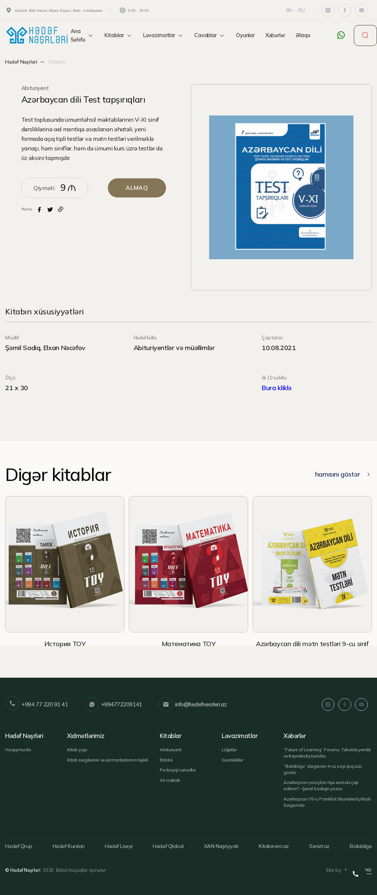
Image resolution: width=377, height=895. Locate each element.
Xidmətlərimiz (85, 736)
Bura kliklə (277, 388)
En (289, 10)
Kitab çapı (77, 749)
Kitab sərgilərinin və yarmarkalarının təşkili (107, 760)
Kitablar (114, 35)
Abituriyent (35, 88)
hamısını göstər (337, 474)
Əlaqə (303, 35)
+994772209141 (121, 704)
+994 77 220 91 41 (45, 704)
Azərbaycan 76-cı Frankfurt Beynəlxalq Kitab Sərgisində (327, 802)
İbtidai (166, 760)
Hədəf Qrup (18, 846)
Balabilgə (360, 846)
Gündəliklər (232, 760)
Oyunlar (245, 35)
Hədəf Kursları (69, 846)
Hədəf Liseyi (119, 846)
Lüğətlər (229, 749)
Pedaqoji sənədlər (177, 770)
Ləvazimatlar (159, 35)
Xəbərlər (275, 35)
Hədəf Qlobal (168, 846)
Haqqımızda (18, 749)
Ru (301, 10)
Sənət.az (319, 846)
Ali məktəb (170, 780)
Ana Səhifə (78, 35)
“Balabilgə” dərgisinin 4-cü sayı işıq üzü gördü (322, 769)
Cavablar (205, 35)
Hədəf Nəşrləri (21, 61)
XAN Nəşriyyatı (221, 846)
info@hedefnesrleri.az (201, 704)
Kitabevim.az (274, 846)
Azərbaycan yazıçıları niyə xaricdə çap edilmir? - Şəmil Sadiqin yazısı (321, 785)
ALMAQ (137, 187)
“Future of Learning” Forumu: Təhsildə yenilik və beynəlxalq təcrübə (326, 753)
